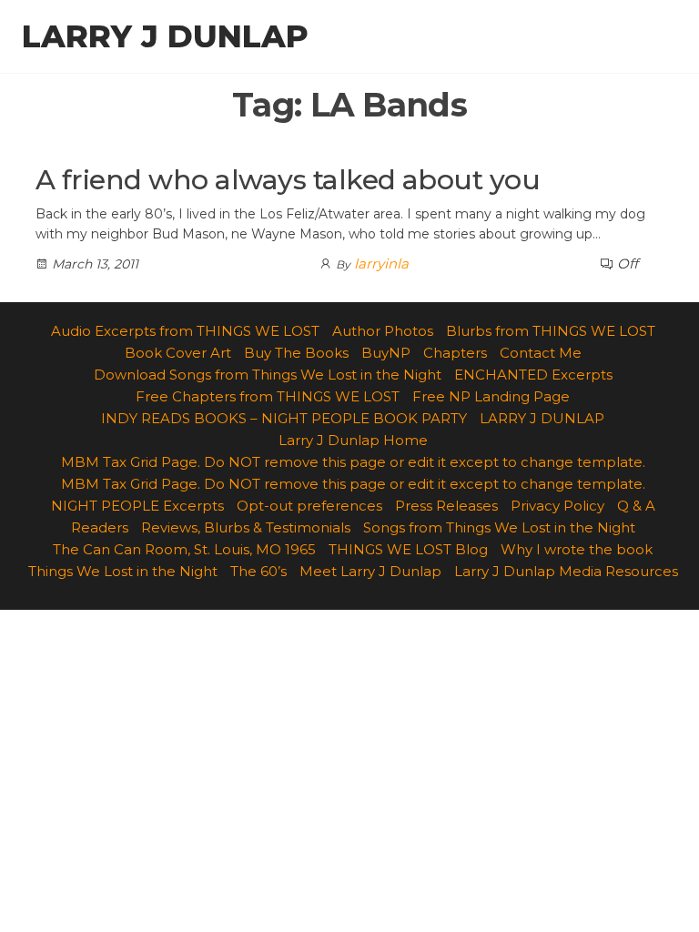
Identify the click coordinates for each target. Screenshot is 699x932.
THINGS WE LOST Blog (408, 549)
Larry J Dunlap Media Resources (566, 571)
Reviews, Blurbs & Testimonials (245, 527)
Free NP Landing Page (491, 396)
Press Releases (446, 505)
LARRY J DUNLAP (542, 418)
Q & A (636, 505)
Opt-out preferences (309, 505)
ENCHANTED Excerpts (533, 374)
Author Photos (382, 330)
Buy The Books (296, 352)
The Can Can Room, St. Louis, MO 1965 (184, 549)
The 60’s (258, 571)
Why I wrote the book (577, 549)
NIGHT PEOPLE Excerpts (137, 505)
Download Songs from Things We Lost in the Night (267, 374)
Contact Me (541, 352)
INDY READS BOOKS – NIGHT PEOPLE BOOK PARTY (284, 418)
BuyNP (385, 352)
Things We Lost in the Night (123, 571)
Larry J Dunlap (165, 36)
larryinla (381, 263)
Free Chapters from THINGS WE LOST (268, 396)
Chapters (455, 352)
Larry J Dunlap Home (353, 440)
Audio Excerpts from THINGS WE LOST (185, 330)
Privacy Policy (557, 505)
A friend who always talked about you (287, 180)
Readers (99, 527)
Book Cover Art (178, 352)
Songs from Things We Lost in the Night (499, 527)
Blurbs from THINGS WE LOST (550, 330)
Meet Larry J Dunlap (370, 571)
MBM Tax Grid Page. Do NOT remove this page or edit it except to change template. (353, 462)
